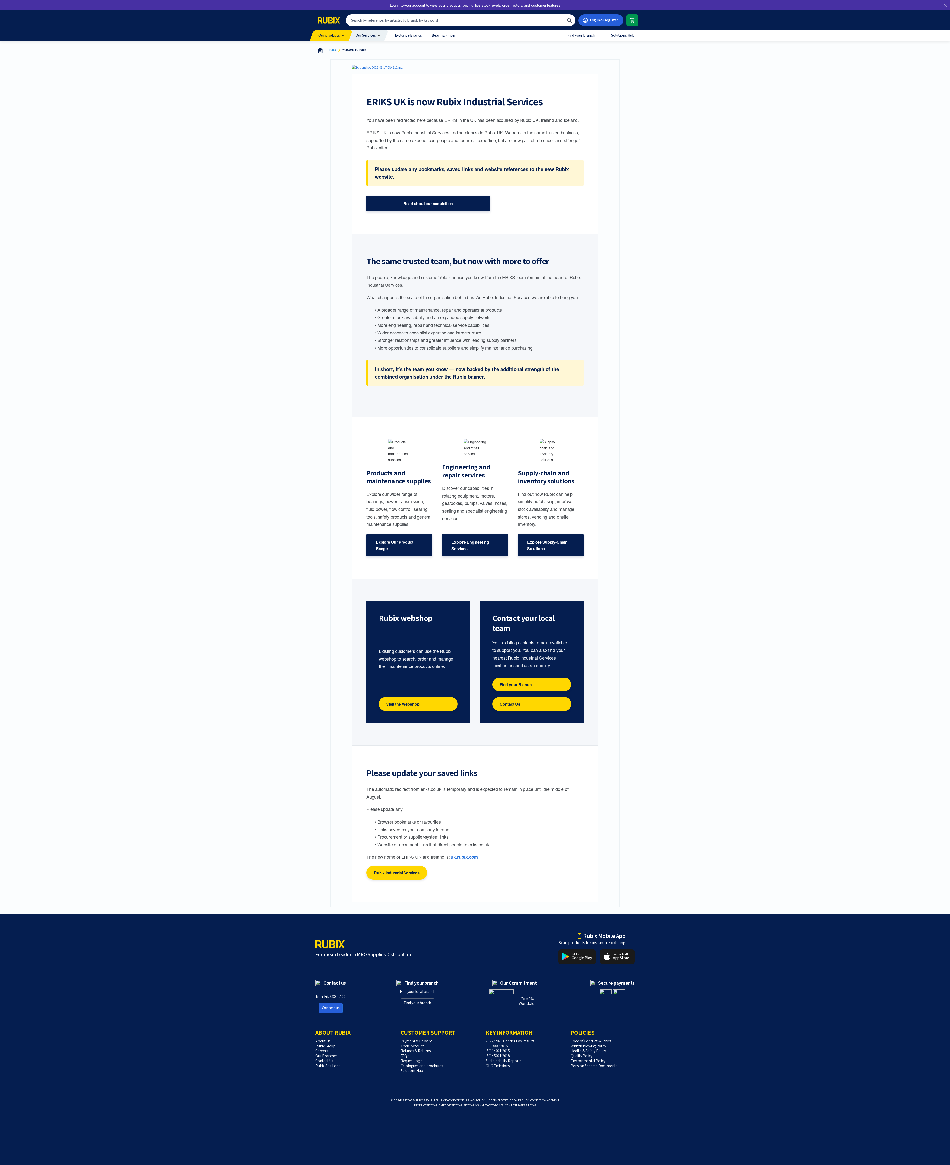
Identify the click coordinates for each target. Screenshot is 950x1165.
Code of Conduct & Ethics (591, 1041)
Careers (321, 1051)
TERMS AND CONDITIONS (449, 1100)
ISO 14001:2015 (498, 1051)
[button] (945, 5)
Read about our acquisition (428, 203)
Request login (412, 1061)
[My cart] (632, 20)
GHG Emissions (498, 1066)
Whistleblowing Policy (588, 1046)
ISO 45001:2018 (498, 1056)
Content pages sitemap (520, 1105)
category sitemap (450, 1105)
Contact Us (510, 704)
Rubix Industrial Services (397, 873)
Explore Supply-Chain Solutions (547, 545)
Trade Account (412, 1046)
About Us (322, 1041)
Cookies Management (544, 1100)
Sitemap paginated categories (483, 1105)
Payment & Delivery (416, 1041)
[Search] (569, 20)
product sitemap (425, 1105)
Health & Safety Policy (588, 1051)
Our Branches (326, 1056)
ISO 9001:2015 (497, 1046)
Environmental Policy (588, 1061)
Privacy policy (475, 1100)
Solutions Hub (412, 1071)
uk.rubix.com (464, 857)
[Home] (320, 50)
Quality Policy (581, 1056)
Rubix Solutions (327, 1066)
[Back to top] (629, 1150)
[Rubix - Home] (329, 20)
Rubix (332, 50)
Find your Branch (516, 684)
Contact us (331, 1008)
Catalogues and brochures (422, 1066)
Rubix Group (325, 1046)
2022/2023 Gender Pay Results (510, 1041)
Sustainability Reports (503, 1061)
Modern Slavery (497, 1100)
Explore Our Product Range (394, 545)
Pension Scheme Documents (594, 1066)
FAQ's (405, 1056)
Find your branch (417, 1003)
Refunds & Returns (416, 1051)
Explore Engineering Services (470, 545)
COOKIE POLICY (519, 1100)
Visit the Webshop (402, 704)
